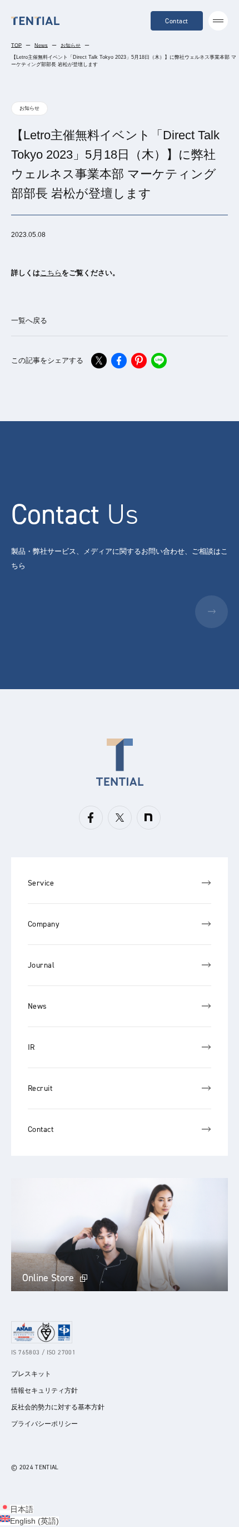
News (41, 45)
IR (31, 1047)
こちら (51, 273)
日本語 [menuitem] (21, 1509)
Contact (176, 21)
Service (41, 883)
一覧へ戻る (29, 320)
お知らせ (71, 45)
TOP (16, 45)
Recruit (40, 1088)
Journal (41, 965)
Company (43, 924)
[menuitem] (16, 1509)
